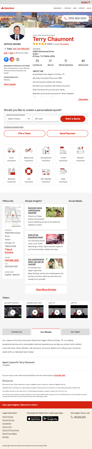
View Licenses (10, 84)
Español (84, 2)
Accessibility (6, 423)
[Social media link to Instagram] (12, 59)
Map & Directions (9, 250)
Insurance (57, 8)
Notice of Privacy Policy (10, 430)
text (11, 53)
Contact (81, 8)
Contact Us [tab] (16, 332)
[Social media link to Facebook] (6, 59)
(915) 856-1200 (12, 260)
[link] (8, 8)
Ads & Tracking (7, 417)
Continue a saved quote (13, 127)
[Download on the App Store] (34, 418)
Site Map (5, 437)
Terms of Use (7, 427)
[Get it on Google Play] (50, 418)
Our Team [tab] (75, 332)
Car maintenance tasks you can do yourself (36, 261)
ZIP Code (38, 119)
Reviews (68, 8)
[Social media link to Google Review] (17, 59)
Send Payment (67, 133)
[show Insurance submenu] (62, 8)
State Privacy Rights (9, 434)
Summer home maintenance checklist (35, 210)
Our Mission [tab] (46, 332)
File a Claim (24, 133)
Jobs (74, 8)
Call (5, 53)
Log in (89, 8)
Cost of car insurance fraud (35, 236)
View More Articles (46, 289)
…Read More (83, 99)
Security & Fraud (8, 420)
